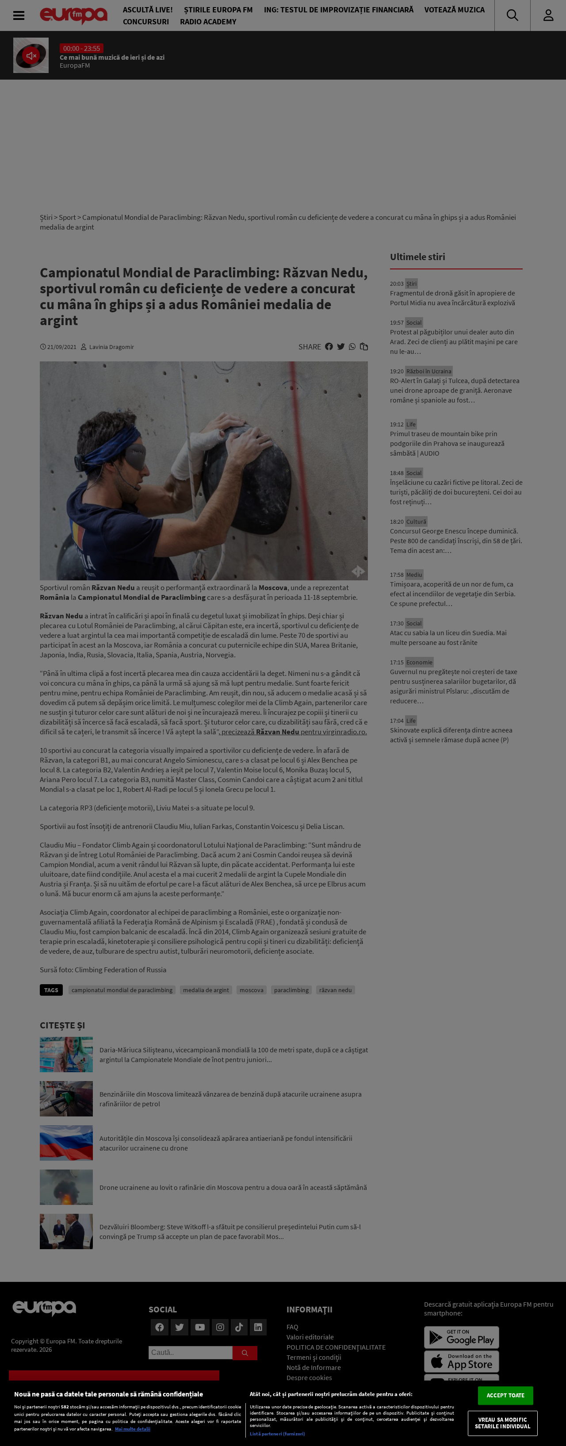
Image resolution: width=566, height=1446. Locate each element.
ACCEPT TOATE (506, 1395)
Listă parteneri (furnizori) (277, 1434)
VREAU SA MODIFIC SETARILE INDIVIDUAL (502, 1423)
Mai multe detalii (132, 1429)
